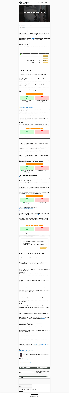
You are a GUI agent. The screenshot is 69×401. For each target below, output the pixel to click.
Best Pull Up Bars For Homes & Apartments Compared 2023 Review (27, 359)
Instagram (35, 395)
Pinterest (37, 395)
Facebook (32, 395)
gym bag (38, 214)
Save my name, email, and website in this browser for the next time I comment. (28, 389)
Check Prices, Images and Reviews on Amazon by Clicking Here (26, 107)
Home (38, 2)
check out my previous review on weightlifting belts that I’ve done (39, 344)
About (46, 2)
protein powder (22, 43)
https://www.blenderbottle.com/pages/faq (24, 351)
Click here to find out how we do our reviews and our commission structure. (36, 398)
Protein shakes (33, 38)
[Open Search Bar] (49, 2)
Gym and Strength (23, 25)
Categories (41, 2)
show (24, 27)
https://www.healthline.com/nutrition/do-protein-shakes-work (26, 350)
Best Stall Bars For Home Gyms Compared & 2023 (25, 362)
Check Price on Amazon (45, 60)
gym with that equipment (42, 318)
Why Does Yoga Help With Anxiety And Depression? (24, 365)
